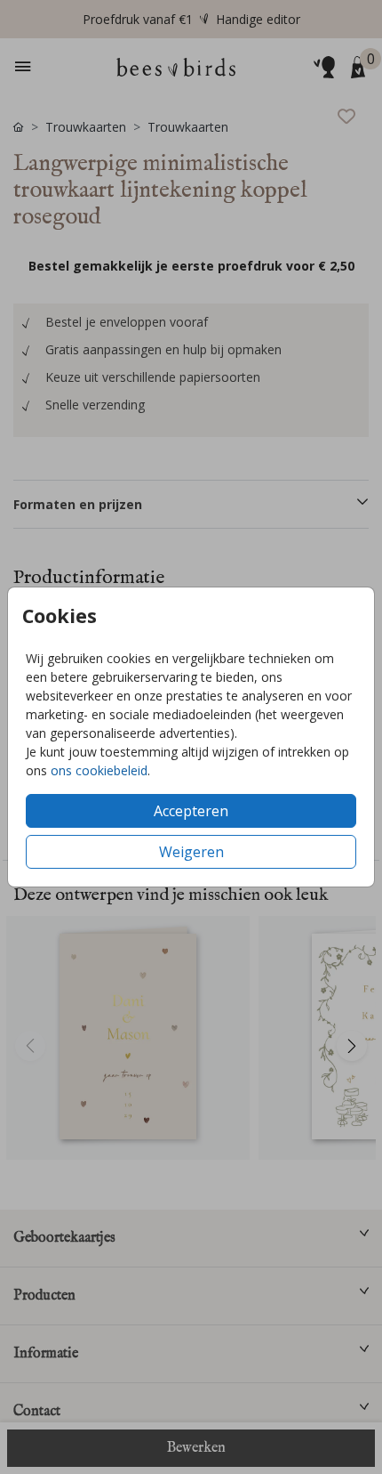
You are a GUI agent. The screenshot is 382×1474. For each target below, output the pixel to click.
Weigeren (191, 852)
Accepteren (191, 811)
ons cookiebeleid (99, 770)
